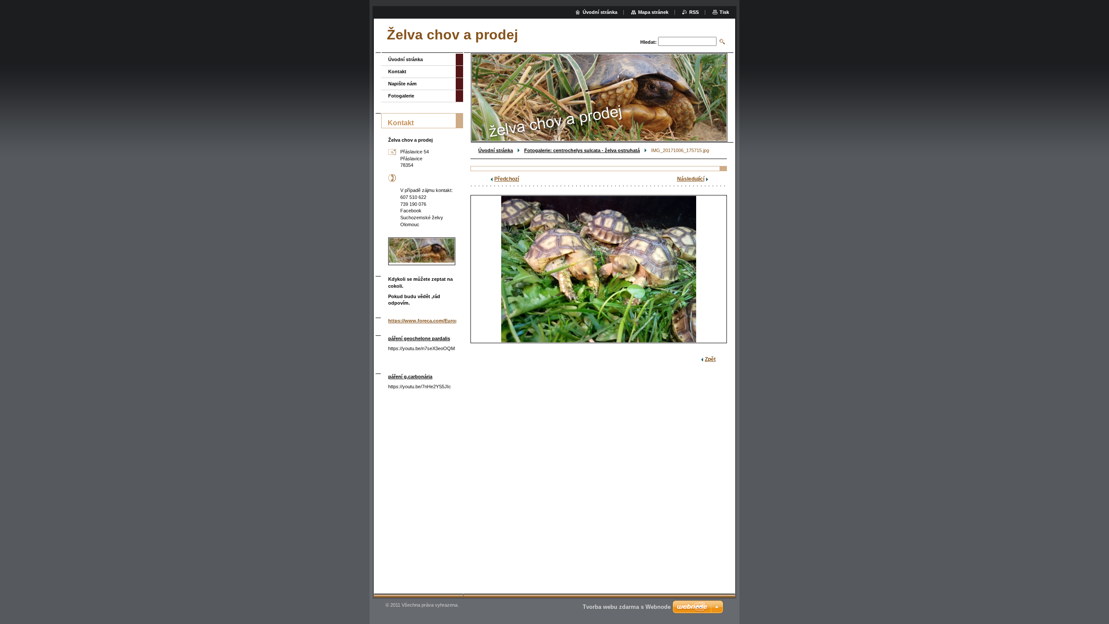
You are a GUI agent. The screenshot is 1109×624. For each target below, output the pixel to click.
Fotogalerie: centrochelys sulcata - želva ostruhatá (582, 150)
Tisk (724, 12)
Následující (690, 179)
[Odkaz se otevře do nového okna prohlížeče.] (598, 269)
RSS (694, 12)
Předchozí (506, 179)
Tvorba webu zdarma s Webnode (627, 607)
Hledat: (648, 42)
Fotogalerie (401, 95)
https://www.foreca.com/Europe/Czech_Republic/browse (453, 320)
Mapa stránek (653, 12)
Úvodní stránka (495, 150)
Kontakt (397, 71)
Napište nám (402, 83)
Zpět (710, 359)
